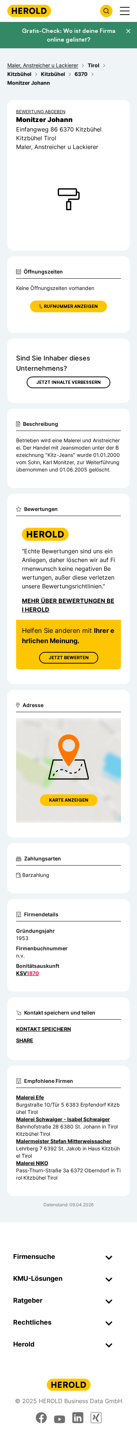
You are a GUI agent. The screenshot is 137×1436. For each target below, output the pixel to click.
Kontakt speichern (43, 1029)
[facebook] (41, 1417)
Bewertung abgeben (40, 111)
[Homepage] (29, 11)
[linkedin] (77, 1417)
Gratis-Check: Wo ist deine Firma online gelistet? (68, 35)
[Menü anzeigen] (125, 11)
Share (24, 1040)
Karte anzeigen (68, 800)
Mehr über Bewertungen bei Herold (68, 605)
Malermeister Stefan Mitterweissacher (63, 1141)
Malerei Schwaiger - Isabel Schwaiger (63, 1119)
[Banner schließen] (128, 31)
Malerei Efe (30, 1097)
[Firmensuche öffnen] (106, 11)
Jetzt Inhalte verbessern (68, 382)
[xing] (96, 1417)
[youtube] (59, 1417)
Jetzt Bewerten (69, 657)
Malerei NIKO (32, 1163)
